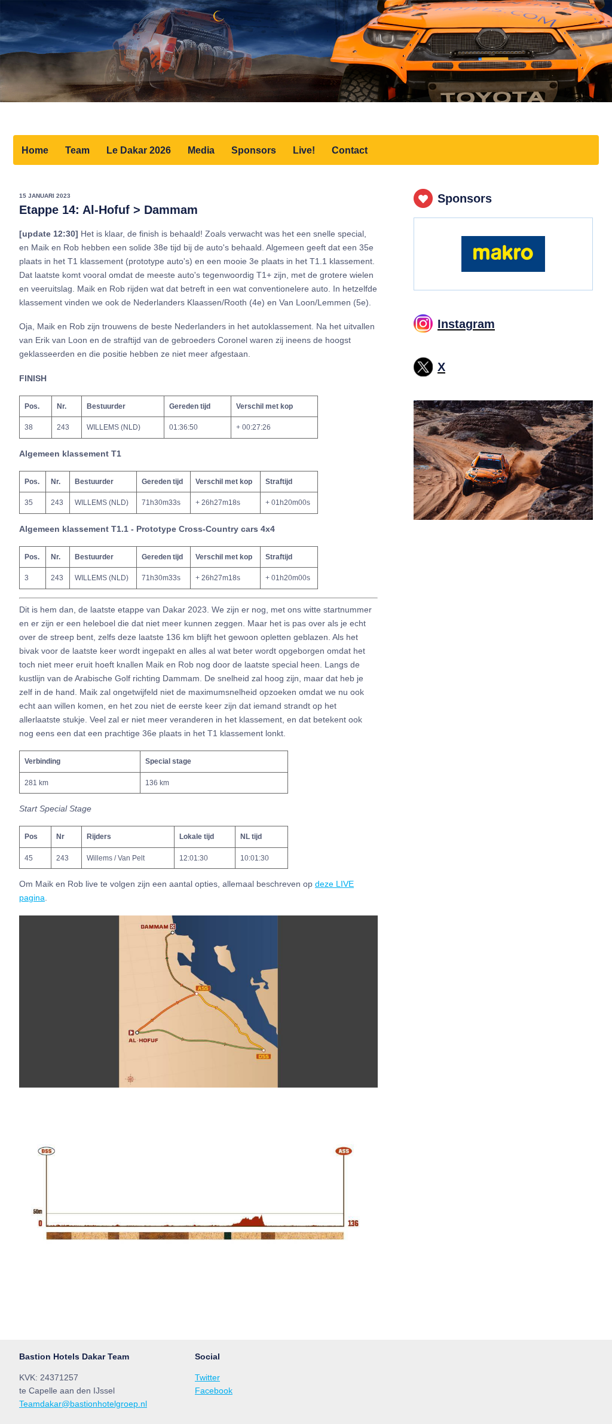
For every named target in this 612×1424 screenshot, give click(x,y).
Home (35, 150)
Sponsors (253, 150)
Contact (350, 150)
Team (77, 150)
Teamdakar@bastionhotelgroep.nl (83, 1403)
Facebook (213, 1390)
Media (201, 150)
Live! (304, 150)
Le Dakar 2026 (138, 150)
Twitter (207, 1377)
